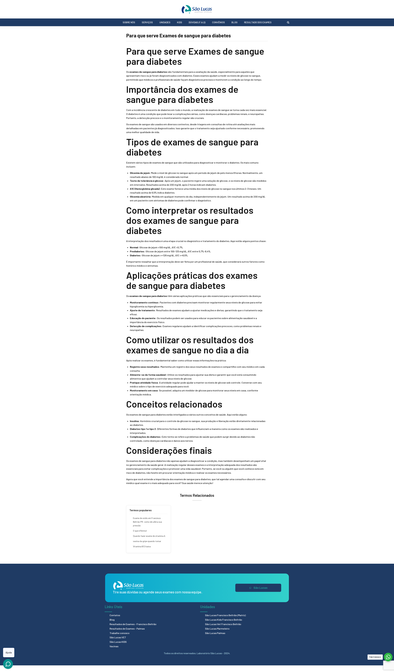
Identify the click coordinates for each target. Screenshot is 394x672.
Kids (179, 22)
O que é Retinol (140, 530)
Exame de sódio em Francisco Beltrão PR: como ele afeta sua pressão (147, 522)
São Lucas (260, 587)
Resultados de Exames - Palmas (127, 628)
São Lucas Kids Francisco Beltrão (223, 619)
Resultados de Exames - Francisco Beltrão (133, 624)
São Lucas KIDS (118, 641)
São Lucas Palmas (215, 633)
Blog (234, 22)
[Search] (288, 22)
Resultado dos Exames (257, 22)
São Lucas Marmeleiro (217, 628)
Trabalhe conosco (119, 633)
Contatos (115, 615)
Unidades (164, 22)
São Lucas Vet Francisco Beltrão (223, 624)
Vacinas (114, 646)
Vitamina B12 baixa (142, 546)
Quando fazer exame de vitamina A (149, 536)
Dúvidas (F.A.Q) (197, 22)
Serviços (147, 22)
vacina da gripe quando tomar (147, 541)
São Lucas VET (118, 637)
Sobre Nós (129, 22)
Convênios (218, 22)
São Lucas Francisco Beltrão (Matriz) (225, 615)
